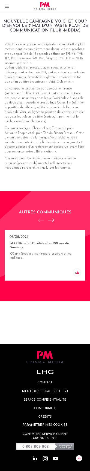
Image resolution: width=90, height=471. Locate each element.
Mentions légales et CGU (45, 391)
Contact (44, 382)
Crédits (45, 416)
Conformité (45, 408)
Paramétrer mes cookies (45, 424)
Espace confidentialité (45, 399)
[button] (49, 220)
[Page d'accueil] (45, 6)
